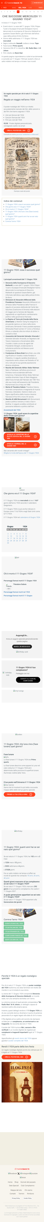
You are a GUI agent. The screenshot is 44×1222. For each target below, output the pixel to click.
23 (8, 541)
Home (10, 1182)
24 (11, 541)
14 (30, 12)
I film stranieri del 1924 (14, 931)
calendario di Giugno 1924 (30, 517)
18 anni (30, 876)
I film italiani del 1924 (13, 927)
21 (23, 538)
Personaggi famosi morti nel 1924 (17, 592)
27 (20, 541)
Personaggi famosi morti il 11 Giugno (18, 596)
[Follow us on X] (18, 1173)
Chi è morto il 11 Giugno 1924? (17, 209)
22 (26, 538)
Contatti (13, 1194)
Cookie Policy (28, 1198)
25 (14, 541)
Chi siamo (28, 1190)
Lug (30, 8)
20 (20, 538)
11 (14, 536)
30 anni (36, 876)
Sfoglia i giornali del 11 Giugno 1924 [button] (16, 445)
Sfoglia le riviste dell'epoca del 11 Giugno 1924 (21, 453)
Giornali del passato (28, 1182)
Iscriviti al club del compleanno (28, 680)
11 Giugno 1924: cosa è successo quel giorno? (22, 204)
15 (34, 12)
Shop (16, 1182)
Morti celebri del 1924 (14, 939)
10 (14, 12)
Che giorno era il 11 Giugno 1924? (18, 207)
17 (42, 12)
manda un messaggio (22, 646)
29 (26, 541)
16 (38, 12)
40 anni (6, 878)
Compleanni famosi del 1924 (16, 935)
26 (17, 541)
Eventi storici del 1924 (14, 923)
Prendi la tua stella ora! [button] (17, 794)
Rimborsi (30, 1194)
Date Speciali (14, 1186)
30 (8, 543)
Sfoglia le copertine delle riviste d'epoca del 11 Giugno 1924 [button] (18, 436)
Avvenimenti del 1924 (12, 410)
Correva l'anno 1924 (12, 221)
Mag (14, 8)
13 (26, 12)
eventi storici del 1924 (23, 1038)
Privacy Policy (16, 1198)
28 (23, 541)
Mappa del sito (16, 1190)
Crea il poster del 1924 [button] (16, 130)
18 (14, 538)
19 (17, 538)
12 (22, 12)
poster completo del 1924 (18, 1041)
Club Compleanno (27, 1186)
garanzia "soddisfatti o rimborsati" (27, 134)
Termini (21, 1194)
